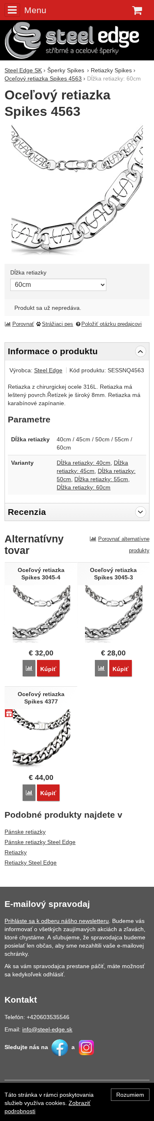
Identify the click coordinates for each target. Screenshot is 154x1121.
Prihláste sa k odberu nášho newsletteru (57, 921)
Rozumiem (130, 1094)
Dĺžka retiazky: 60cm (83, 487)
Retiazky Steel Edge (31, 862)
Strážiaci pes (57, 324)
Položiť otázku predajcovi (111, 324)
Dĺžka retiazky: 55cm (101, 479)
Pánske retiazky (25, 831)
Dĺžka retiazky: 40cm (83, 462)
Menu (35, 10)
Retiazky (16, 852)
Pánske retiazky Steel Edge (40, 842)
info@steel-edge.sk (47, 1029)
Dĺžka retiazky (28, 272)
